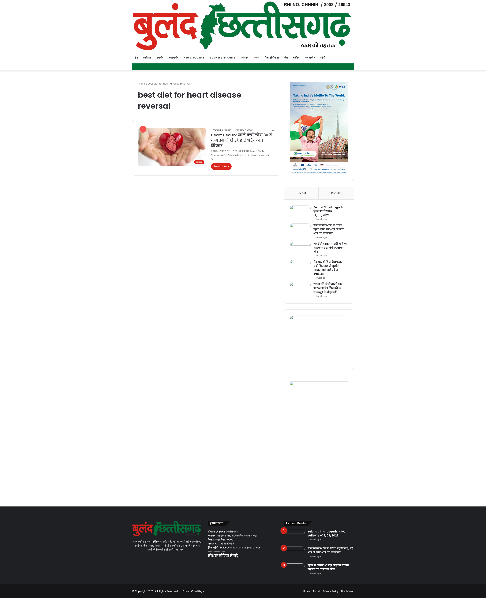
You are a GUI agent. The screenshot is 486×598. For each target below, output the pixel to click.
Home (142, 83)
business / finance (222, 57)
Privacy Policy (330, 591)
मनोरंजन (244, 57)
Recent (301, 193)
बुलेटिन (296, 57)
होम (136, 57)
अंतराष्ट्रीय (173, 57)
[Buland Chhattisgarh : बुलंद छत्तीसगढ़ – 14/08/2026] (300, 212)
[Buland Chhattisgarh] (243, 25)
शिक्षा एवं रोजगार (272, 57)
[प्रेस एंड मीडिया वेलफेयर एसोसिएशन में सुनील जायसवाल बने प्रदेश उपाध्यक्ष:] (300, 267)
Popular (336, 193)
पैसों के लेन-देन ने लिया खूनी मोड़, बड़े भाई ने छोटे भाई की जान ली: (328, 229)
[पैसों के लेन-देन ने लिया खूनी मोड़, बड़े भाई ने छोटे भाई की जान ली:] (300, 231)
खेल (286, 57)
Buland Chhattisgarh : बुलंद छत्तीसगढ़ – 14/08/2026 (328, 211)
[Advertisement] (243, 470)
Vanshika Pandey (222, 129)
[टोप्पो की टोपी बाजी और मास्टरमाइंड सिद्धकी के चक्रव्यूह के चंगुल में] (300, 289)
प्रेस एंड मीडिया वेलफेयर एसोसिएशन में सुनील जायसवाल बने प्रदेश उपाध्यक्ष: (327, 268)
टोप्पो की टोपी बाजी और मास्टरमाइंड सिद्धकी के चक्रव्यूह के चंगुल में (327, 288)
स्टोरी (322, 57)
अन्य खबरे (309, 57)
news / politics (194, 57)
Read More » (221, 166)
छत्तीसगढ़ (147, 57)
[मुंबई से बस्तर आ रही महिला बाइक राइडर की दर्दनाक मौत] (300, 249)
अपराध (256, 57)
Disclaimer (347, 591)
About (316, 591)
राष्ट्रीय (160, 57)
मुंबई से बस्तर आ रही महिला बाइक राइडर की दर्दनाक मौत (330, 248)
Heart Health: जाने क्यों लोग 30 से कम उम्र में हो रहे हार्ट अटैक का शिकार (241, 140)
